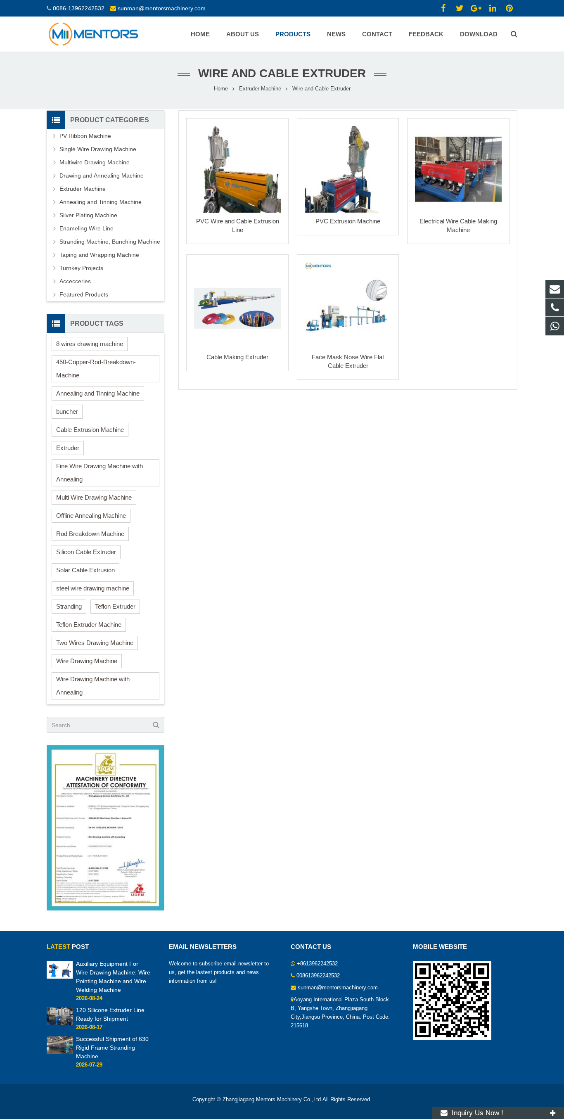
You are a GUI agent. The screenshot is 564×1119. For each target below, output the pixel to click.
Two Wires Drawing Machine (94, 642)
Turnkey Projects (81, 268)
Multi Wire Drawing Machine (94, 497)
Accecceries (75, 281)
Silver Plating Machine (88, 215)
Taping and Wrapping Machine (99, 254)
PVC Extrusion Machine (347, 221)
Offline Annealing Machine (91, 515)
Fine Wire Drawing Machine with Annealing (99, 472)
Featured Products (83, 294)
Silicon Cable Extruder (86, 551)
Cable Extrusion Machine (90, 429)
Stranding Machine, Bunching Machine (109, 241)
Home (221, 89)
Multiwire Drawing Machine (94, 162)
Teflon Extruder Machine (88, 624)
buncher (67, 411)
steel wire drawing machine (92, 588)
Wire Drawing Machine (86, 660)
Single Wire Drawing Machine (97, 149)
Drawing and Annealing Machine (101, 175)
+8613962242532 (317, 964)
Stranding (69, 606)
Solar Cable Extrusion (85, 570)
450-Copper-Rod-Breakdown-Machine (96, 368)
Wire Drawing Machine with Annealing (93, 686)
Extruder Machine (260, 89)
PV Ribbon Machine (85, 136)
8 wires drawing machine (89, 343)
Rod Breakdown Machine (90, 533)
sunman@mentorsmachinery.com (162, 8)
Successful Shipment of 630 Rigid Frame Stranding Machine (112, 1048)
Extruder (67, 447)
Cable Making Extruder (237, 356)
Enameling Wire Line (86, 228)
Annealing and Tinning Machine (100, 202)
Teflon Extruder (115, 606)
